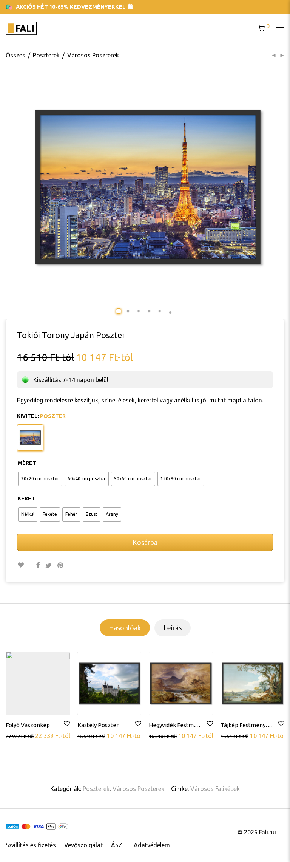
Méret (27, 463)
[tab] (124, 627)
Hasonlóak (125, 627)
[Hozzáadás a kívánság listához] (23, 565)
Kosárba (145, 542)
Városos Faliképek (215, 788)
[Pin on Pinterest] (60, 565)
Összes (15, 55)
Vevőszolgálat (83, 845)
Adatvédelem (152, 845)
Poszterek (46, 55)
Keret (26, 498)
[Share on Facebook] (38, 565)
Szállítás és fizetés (31, 845)
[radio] (40, 479)
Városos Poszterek (93, 55)
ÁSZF (118, 845)
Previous (31, 187)
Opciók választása (30, 735)
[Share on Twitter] (48, 565)
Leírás (173, 627)
